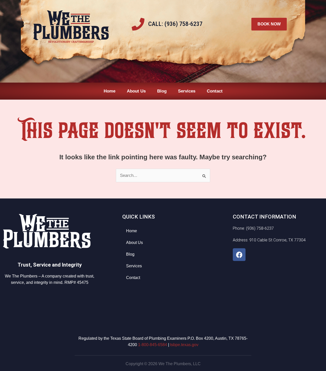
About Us (136, 91)
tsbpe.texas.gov (184, 345)
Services (186, 91)
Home (109, 91)
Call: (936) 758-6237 (175, 23)
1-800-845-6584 (152, 345)
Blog (162, 91)
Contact (215, 91)
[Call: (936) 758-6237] (138, 24)
